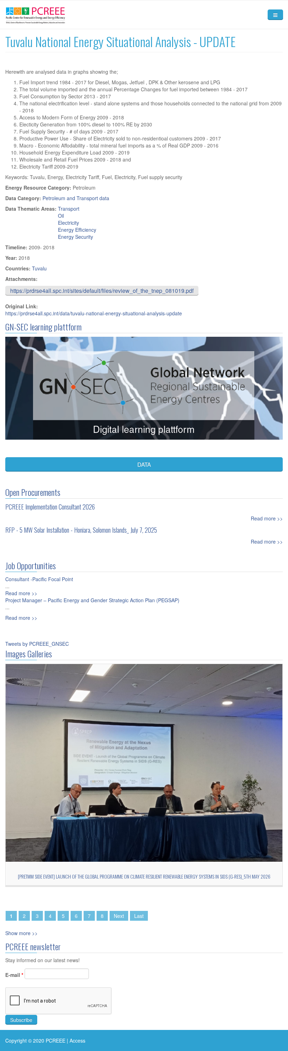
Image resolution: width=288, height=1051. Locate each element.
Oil (61, 215)
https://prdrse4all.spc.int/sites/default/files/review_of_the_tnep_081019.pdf (102, 291)
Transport (68, 208)
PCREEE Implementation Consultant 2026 (50, 506)
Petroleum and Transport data (75, 198)
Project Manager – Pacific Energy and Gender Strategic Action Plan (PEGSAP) (92, 600)
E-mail (14, 974)
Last (139, 915)
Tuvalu (39, 268)
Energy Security (75, 236)
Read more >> (267, 518)
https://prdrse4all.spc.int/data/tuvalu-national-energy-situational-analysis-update (93, 313)
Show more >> (21, 933)
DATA (144, 464)
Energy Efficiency (77, 229)
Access (77, 1040)
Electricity (68, 222)
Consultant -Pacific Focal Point (39, 579)
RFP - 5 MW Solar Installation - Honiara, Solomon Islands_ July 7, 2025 (81, 529)
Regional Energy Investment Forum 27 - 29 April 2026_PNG (144, 876)
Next (119, 915)
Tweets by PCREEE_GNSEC (37, 643)
